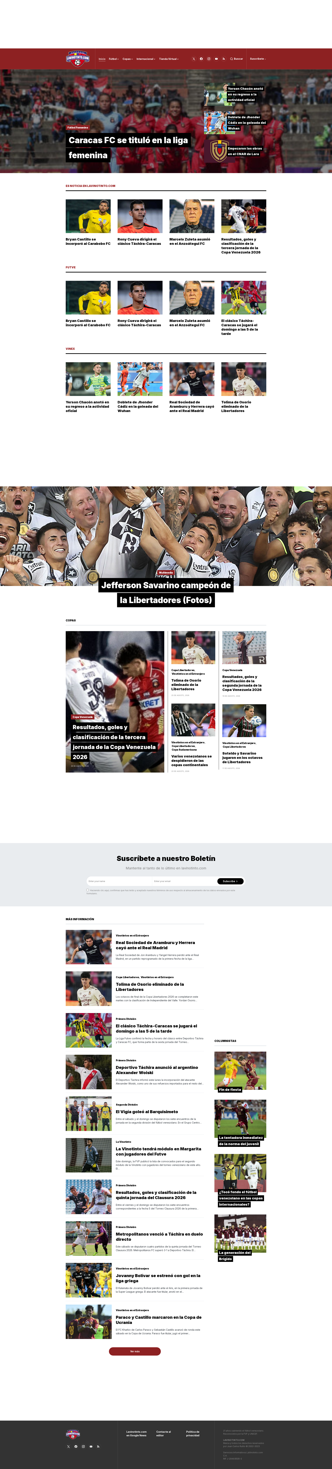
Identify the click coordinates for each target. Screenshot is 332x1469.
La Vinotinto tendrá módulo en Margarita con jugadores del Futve (158, 1151)
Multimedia (166, 572)
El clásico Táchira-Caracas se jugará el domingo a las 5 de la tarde (239, 327)
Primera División (126, 1018)
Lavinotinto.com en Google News (136, 1433)
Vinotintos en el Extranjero (188, 673)
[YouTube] (216, 58)
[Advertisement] (166, 24)
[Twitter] (194, 58)
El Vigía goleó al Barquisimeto (147, 1111)
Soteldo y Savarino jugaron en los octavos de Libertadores (242, 757)
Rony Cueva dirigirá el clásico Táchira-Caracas (139, 241)
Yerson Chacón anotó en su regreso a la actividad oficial (245, 94)
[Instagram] (209, 58)
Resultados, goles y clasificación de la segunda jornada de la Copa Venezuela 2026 (242, 683)
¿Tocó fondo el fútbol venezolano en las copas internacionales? (241, 1198)
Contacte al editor (163, 1433)
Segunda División (127, 1104)
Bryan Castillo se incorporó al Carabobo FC (88, 241)
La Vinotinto (123, 1141)
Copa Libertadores (183, 670)
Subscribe (229, 881)
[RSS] (224, 58)
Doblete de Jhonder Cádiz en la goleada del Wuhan (247, 122)
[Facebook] (201, 58)
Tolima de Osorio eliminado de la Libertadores (236, 406)
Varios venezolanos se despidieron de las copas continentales (191, 760)
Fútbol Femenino (77, 127)
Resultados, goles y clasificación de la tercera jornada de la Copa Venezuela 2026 (241, 245)
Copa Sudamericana (184, 749)
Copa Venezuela (83, 716)
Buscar (238, 58)
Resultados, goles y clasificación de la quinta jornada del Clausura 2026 (156, 1195)
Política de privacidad (192, 1433)
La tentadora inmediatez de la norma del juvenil (241, 1141)
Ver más (135, 1351)
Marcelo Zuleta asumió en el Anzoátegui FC (189, 241)
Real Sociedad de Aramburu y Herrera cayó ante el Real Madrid (191, 406)
